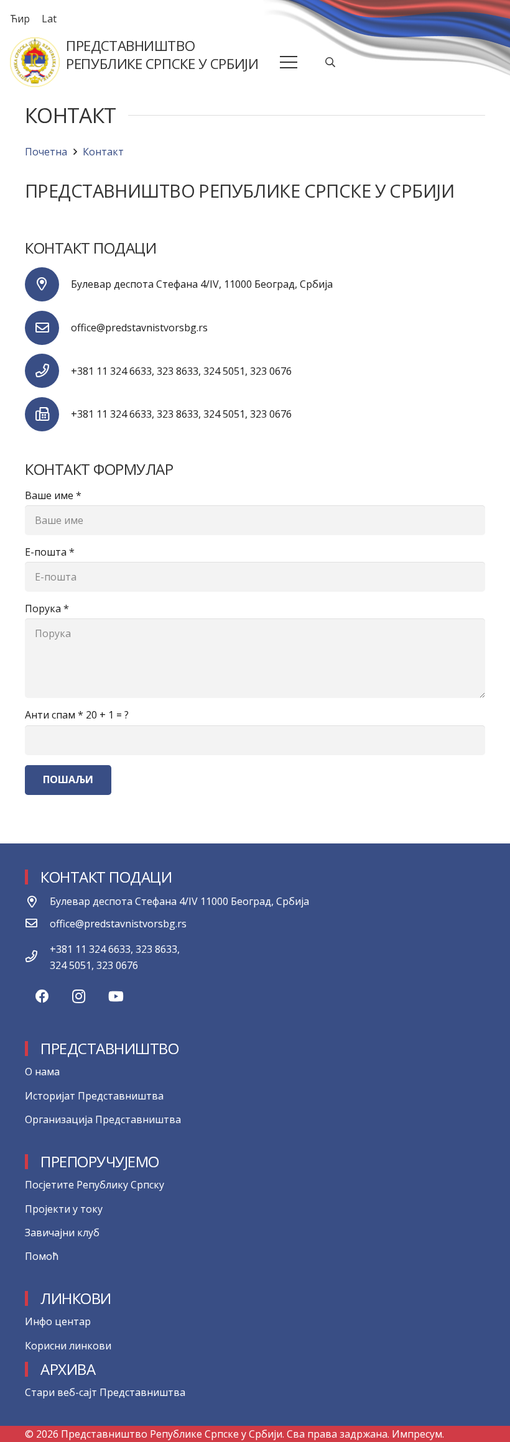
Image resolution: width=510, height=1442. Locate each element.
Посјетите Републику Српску (94, 1185)
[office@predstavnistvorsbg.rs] (48, 328)
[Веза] (35, 62)
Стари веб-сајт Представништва (105, 1392)
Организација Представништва (103, 1119)
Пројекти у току (64, 1209)
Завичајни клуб (62, 1232)
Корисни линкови (68, 1345)
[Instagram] (79, 997)
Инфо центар (58, 1321)
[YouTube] (116, 997)
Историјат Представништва (94, 1096)
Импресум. (418, 1434)
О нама (42, 1071)
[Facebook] (42, 997)
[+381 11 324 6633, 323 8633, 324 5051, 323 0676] (37, 957)
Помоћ (41, 1256)
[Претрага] (330, 62)
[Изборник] (289, 62)
